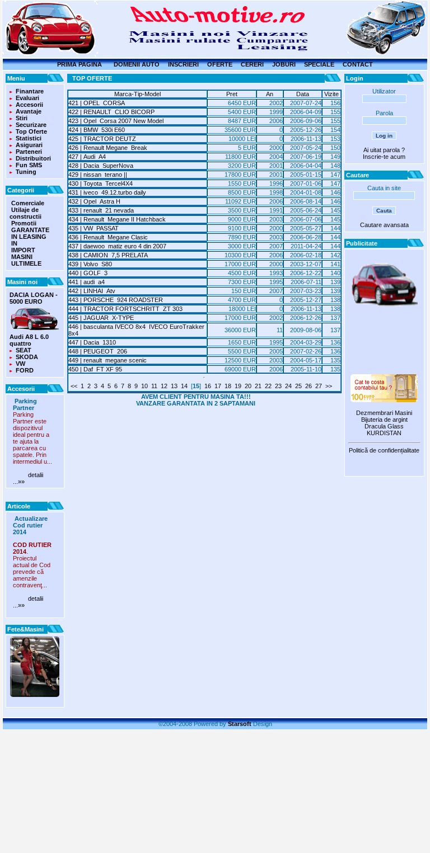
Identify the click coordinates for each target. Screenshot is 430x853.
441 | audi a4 (86, 282)
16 (207, 386)
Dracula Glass (384, 426)
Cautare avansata (384, 225)
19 (238, 386)
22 (268, 386)
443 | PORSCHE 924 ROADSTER (115, 299)
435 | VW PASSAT (93, 228)
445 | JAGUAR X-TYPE (101, 317)
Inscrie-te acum (384, 156)
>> (328, 386)
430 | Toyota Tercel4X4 (100, 183)
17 (217, 386)
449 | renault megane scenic (107, 360)
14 (184, 386)
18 (228, 386)
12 (164, 386)
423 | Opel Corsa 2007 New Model (115, 120)
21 (258, 386)
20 (248, 386)
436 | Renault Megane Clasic (108, 237)
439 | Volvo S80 (90, 264)
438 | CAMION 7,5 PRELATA (108, 255)
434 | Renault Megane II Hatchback (117, 219)
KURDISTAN (384, 433)
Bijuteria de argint (384, 419)
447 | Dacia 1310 (92, 342)
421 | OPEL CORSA (96, 103)
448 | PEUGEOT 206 (97, 351)
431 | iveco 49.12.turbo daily (107, 192)
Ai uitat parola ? (384, 150)
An (269, 94)
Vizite (331, 94)
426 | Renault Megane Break (107, 147)
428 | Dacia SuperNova (100, 165)
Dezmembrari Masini (384, 412)
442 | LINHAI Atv (91, 291)
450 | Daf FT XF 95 (95, 369)
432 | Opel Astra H (94, 201)
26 (308, 386)
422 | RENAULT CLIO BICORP (111, 112)
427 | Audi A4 (87, 156)
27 (318, 386)
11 (154, 386)
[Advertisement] (384, 342)
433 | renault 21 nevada (101, 210)
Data (302, 94)
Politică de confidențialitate (384, 450)
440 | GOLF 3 (88, 273)
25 (298, 386)
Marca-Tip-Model (137, 94)
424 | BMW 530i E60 (96, 129)
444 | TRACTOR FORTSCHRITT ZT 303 (125, 308)
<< (74, 386)
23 (278, 386)
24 (288, 386)
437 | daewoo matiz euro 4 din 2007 (117, 246)
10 (144, 386)
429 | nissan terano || (97, 174)
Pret (231, 94)
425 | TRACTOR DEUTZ (103, 138)
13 (174, 386)
